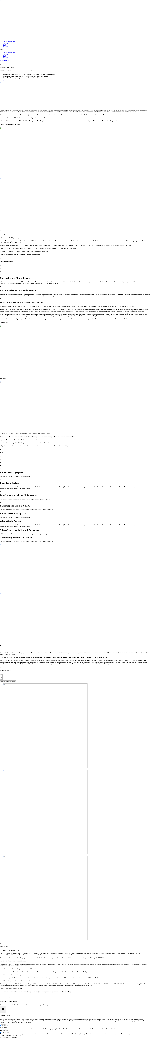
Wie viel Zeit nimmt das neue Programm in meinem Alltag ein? (18, 969)
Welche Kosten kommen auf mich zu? (11, 988)
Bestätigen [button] (46, 1005)
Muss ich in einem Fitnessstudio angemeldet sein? (14, 975)
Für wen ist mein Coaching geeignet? (10, 950)
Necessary (5, 1025)
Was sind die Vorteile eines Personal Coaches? (13, 961)
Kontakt (5, 46)
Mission (5, 43)
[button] (75, 49)
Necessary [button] (3, 1024)
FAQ (4, 45)
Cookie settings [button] (36, 1005)
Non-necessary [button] (4, 1030)
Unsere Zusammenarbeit (10, 41)
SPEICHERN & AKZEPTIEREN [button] (9, 1037)
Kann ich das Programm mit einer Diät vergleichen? (15, 981)
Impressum (3, 995)
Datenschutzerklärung (6, 998)
